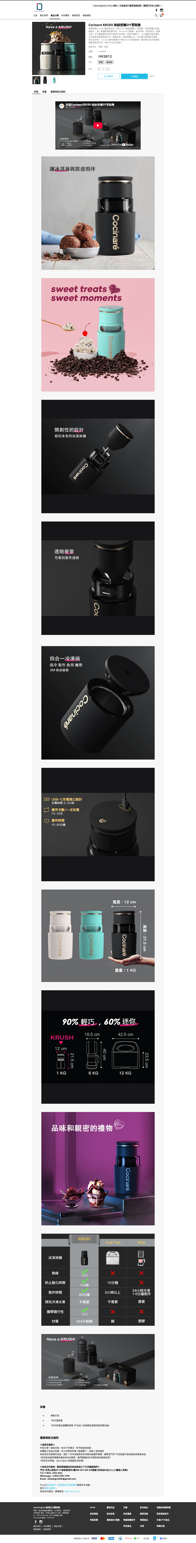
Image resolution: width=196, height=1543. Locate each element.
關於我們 (44, 15)
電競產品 (144, 1520)
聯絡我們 (76, 15)
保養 (44, 91)
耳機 (125, 1507)
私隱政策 (51, 1484)
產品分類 (55, 15)
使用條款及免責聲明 (67, 1484)
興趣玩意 (161, 1526)
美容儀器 (127, 1513)
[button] (101, 62)
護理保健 (144, 1513)
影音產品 (144, 1507)
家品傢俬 (111, 1513)
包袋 (142, 1526)
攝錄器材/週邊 (113, 1520)
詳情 (36, 91)
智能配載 (94, 1520)
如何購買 (65, 15)
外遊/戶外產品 (163, 1520)
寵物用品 (111, 1507)
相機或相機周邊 (164, 1507)
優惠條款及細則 (58, 91)
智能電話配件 (163, 1513)
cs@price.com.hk (71, 1491)
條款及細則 (49, 1488)
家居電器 (94, 1513)
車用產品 (127, 1526)
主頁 (35, 15)
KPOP (92, 1507)
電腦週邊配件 (129, 1520)
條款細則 (87, 15)
